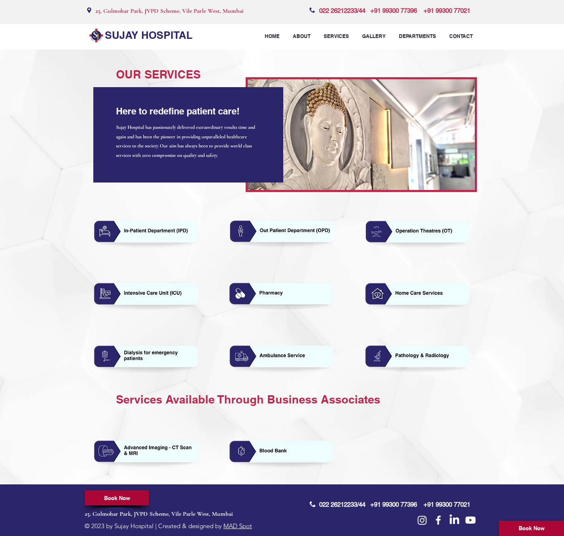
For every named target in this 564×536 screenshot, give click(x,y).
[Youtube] (470, 520)
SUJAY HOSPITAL (148, 35)
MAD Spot (237, 526)
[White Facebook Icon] (438, 520)
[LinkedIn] (454, 520)
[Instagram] (422, 520)
